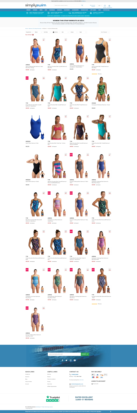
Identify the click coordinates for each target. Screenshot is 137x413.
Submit (84, 354)
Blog (26, 379)
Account (27, 384)
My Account (92, 5)
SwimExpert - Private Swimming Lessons (44, 407)
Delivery (49, 374)
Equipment (67, 10)
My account (95, 383)
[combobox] (69, 5)
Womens (35, 10)
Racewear (52, 10)
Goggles (59, 10)
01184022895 (74, 374)
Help (99, 10)
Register (93, 6)
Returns (49, 376)
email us (83, 1)
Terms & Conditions (51, 379)
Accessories (75, 10)
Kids (46, 10)
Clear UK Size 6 (28, 34)
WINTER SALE (106, 10)
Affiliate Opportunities (52, 386)
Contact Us (27, 374)
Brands (28, 10)
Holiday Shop (84, 10)
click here (81, 379)
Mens (41, 10)
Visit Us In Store (28, 381)
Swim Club (49, 384)
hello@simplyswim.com (77, 384)
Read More (99, 411)
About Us (27, 376)
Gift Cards (93, 10)
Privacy (48, 381)
